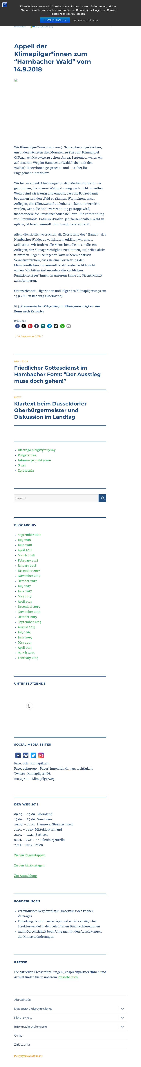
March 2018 (26, 555)
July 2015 (24, 632)
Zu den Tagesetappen (29, 855)
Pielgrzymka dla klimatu (28, 1056)
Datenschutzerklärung (86, 20)
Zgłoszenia (26, 470)
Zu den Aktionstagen (29, 865)
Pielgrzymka (27, 455)
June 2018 (25, 545)
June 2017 (25, 591)
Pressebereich (68, 977)
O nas (22, 465)
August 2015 (27, 627)
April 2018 (25, 550)
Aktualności (22, 999)
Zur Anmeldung (25, 875)
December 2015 (29, 606)
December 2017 (29, 571)
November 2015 (29, 612)
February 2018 (28, 560)
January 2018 (27, 565)
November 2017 (29, 576)
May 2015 (25, 642)
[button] (17, 326)
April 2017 (25, 601)
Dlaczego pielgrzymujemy (36, 450)
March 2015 (26, 653)
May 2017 (24, 596)
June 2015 (25, 637)
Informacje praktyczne (34, 460)
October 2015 (27, 617)
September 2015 (29, 622)
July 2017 (24, 586)
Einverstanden (55, 20)
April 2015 (25, 647)
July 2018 (24, 540)
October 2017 (27, 581)
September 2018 (29, 535)
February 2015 (28, 658)
